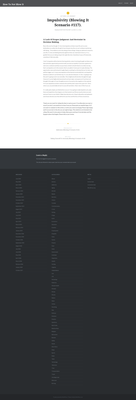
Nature (53, 297)
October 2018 (19, 239)
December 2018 (20, 233)
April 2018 (18, 258)
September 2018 (20, 242)
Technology (55, 362)
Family (53, 239)
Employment (55, 230)
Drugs (53, 215)
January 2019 (19, 230)
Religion (54, 331)
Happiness (54, 258)
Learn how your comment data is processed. (65, 162)
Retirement (54, 334)
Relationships (55, 328)
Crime (53, 209)
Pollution (54, 316)
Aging (53, 187)
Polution (54, 319)
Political (54, 313)
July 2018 (18, 249)
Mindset (73, 16)
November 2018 (20, 236)
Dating (53, 212)
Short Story (54, 346)
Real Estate (54, 325)
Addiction (54, 184)
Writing (54, 383)
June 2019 (18, 215)
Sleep (53, 349)
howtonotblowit (65, 29)
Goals (53, 249)
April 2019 (18, 221)
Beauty (53, 194)
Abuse (53, 178)
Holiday (54, 264)
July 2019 (18, 212)
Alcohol (54, 191)
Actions (63, 16)
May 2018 (18, 255)
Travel (53, 374)
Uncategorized (55, 377)
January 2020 (19, 194)
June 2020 (18, 178)
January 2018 (19, 267)
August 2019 (19, 209)
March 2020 (19, 187)
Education (54, 224)
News (53, 301)
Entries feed (91, 181)
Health (53, 261)
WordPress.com (79, 397)
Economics (54, 221)
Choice (53, 200)
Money (53, 291)
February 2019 (19, 227)
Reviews (54, 337)
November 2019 (20, 200)
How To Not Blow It (13, 4)
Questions (54, 322)
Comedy (54, 203)
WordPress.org (91, 187)
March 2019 (19, 224)
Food (53, 246)
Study (53, 356)
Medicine (54, 282)
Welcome (54, 380)
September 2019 (20, 206)
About (120, 3)
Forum (126, 3)
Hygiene (54, 267)
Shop (131, 3)
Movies (53, 294)
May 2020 (18, 181)
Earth (53, 218)
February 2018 (19, 264)
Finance (54, 242)
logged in (44, 158)
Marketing (54, 279)
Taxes (53, 359)
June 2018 (18, 252)
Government (55, 252)
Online (53, 304)
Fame (53, 236)
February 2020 (19, 191)
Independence (55, 270)
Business (54, 197)
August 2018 (19, 246)
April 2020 (18, 184)
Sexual (53, 343)
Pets (53, 310)
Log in (89, 178)
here (87, 105)
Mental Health (55, 285)
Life (68, 16)
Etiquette (54, 233)
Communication (56, 206)
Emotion (54, 227)
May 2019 (18, 218)
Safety (53, 340)
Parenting (54, 307)
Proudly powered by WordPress (60, 397)
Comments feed (92, 184)
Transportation (56, 371)
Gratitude (54, 255)
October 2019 (19, 203)
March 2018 (19, 261)
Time (53, 368)
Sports (53, 352)
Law (53, 273)
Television (54, 365)
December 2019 (20, 197)
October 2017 (19, 270)
